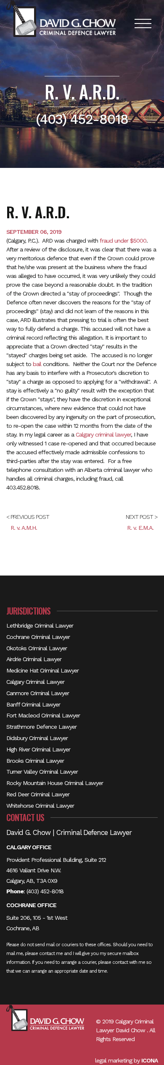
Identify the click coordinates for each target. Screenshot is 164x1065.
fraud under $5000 (123, 240)
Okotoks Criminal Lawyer (36, 648)
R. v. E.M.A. (140, 527)
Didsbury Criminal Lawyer (37, 738)
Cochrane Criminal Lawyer (38, 636)
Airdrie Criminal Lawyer (33, 659)
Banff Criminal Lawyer (33, 704)
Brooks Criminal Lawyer (35, 760)
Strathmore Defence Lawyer (41, 726)
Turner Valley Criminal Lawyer (42, 771)
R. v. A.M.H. (24, 527)
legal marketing (113, 1060)
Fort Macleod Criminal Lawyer (43, 715)
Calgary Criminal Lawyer (35, 681)
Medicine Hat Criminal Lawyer (42, 670)
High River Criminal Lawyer (38, 749)
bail (37, 364)
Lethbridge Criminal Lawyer (39, 625)
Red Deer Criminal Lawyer (37, 794)
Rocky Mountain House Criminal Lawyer (54, 783)
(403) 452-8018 (44, 891)
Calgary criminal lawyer (103, 434)
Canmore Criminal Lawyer (37, 693)
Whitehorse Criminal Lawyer (40, 805)
